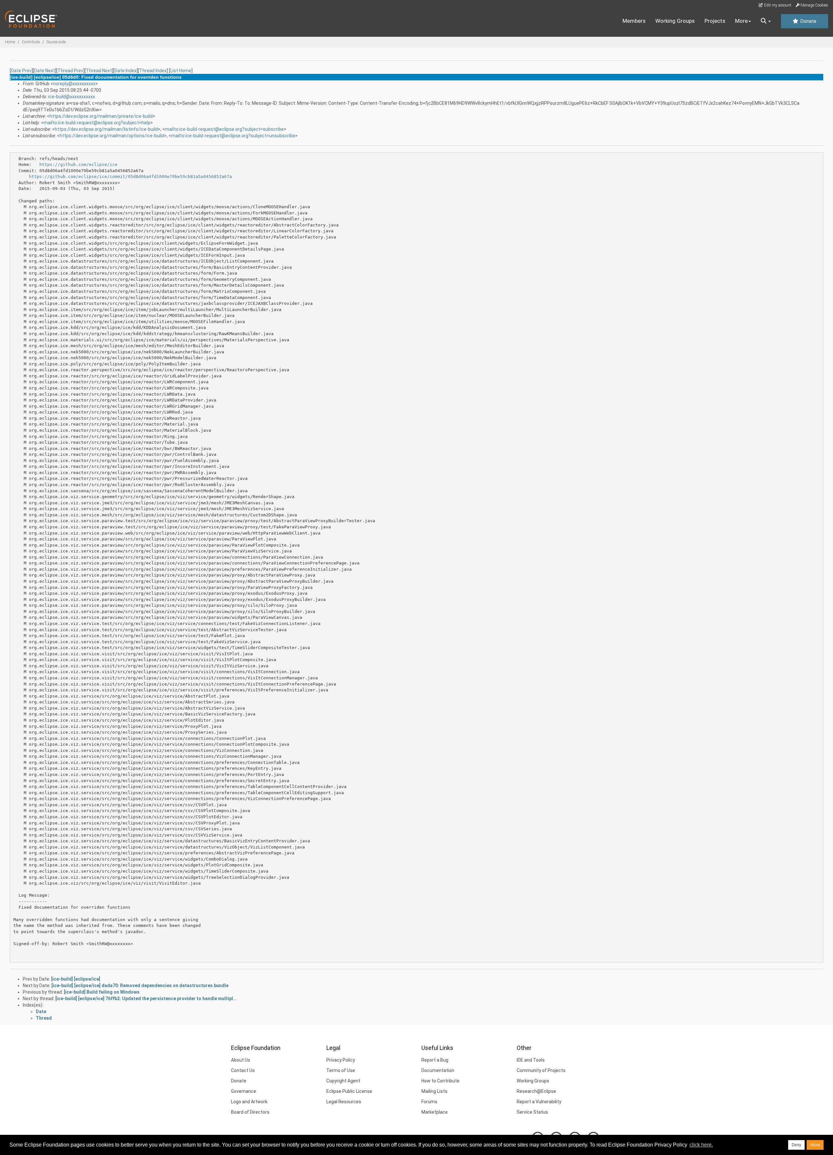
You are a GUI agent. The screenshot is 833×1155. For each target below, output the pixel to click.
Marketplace (434, 1112)
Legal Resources (343, 1101)
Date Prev (21, 70)
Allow (815, 1145)
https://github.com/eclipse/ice (78, 164)
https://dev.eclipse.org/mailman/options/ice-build (112, 135)
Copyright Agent (343, 1080)
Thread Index (153, 70)
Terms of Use (340, 1070)
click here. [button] (701, 1145)
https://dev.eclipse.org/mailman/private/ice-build (101, 116)
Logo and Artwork (249, 1101)
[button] (766, 21)
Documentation (437, 1070)
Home (10, 42)
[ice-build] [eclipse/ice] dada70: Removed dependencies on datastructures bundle (139, 985)
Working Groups (675, 21)
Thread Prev (70, 70)
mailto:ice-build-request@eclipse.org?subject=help (97, 122)
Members (634, 21)
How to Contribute (440, 1080)
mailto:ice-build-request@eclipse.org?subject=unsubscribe (233, 135)
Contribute (31, 42)
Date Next (44, 70)
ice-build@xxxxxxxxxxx (71, 96)
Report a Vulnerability (539, 1101)
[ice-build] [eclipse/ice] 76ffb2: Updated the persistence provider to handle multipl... (146, 998)
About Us (240, 1060)
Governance (243, 1091)
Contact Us (243, 1070)
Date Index (126, 70)
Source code (56, 42)
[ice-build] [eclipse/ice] (75, 979)
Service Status (532, 1112)
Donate (807, 21)
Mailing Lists (434, 1091)
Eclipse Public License (349, 1091)
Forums (429, 1101)
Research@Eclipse (536, 1091)
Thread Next (99, 70)
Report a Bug (434, 1060)
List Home (180, 70)
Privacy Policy (340, 1060)
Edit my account (777, 5)
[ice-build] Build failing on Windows (102, 992)
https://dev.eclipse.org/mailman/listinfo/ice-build (106, 129)
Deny (796, 1145)
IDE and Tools (531, 1060)
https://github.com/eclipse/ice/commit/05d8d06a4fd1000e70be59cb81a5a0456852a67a (130, 176)
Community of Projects (541, 1070)
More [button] (741, 21)
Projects (714, 21)
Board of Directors (250, 1112)
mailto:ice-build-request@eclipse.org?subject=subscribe (224, 129)
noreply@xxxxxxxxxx (74, 83)
